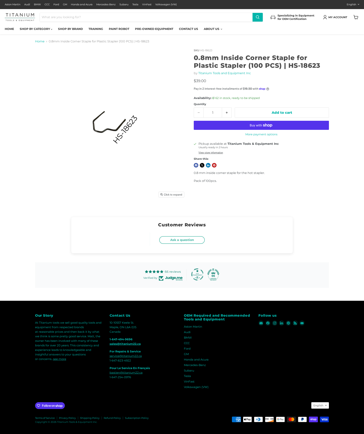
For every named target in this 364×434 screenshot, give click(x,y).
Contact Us (188, 29)
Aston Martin (12, 4)
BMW (37, 4)
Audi (27, 4)
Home (9, 29)
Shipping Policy (90, 417)
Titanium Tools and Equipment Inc (224, 73)
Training (96, 29)
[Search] (258, 17)
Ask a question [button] (182, 240)
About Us (212, 29)
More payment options (261, 134)
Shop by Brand (70, 29)
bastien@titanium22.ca (126, 372)
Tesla (135, 4)
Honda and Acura (82, 4)
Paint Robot (119, 29)
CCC (47, 4)
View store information (210, 152)
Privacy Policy (67, 417)
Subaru (124, 4)
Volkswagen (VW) (166, 4)
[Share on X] (202, 165)
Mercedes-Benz (106, 4)
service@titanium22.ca (126, 356)
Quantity (200, 104)
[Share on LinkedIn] (208, 165)
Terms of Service (45, 417)
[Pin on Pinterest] (214, 165)
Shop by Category (35, 29)
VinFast (146, 4)
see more (59, 359)
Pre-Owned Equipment (154, 29)
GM (65, 4)
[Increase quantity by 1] (227, 113)
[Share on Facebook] (196, 165)
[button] (336, 17)
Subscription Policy (137, 417)
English (351, 4)
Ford (56, 4)
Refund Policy (112, 417)
